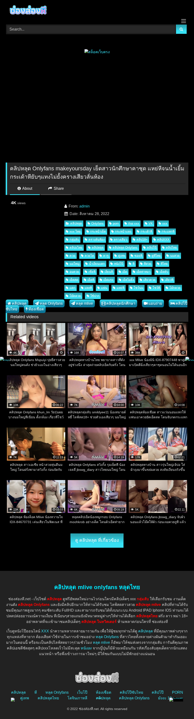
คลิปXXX (163, 239)
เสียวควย (149, 280)
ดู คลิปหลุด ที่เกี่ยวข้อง (97, 540)
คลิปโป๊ (151, 247)
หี (133, 263)
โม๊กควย (175, 288)
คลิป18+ (142, 239)
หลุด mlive (84, 303)
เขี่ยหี (91, 271)
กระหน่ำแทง (123, 231)
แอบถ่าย (155, 303)
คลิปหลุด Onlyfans (125, 247)
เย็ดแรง (108, 280)
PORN (177, 692)
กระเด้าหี (146, 231)
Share (58, 188)
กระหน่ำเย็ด (98, 231)
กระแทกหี (168, 231)
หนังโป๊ (118, 263)
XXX (45, 631)
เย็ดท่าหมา (143, 271)
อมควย (74, 271)
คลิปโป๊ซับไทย (131, 692)
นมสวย (175, 255)
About (27, 188)
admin (84, 206)
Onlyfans (97, 223)
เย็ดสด (74, 280)
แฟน (104, 288)
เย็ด (124, 271)
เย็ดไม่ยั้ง (128, 280)
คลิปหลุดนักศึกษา (120, 303)
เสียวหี (169, 280)
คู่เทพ (121, 255)
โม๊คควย (75, 296)
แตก (72, 288)
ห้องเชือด (36, 309)
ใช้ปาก (94, 296)
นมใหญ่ (74, 263)
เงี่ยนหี (109, 271)
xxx (164, 223)
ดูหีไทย (156, 255)
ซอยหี (138, 255)
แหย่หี (120, 288)
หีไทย (164, 263)
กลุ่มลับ (74, 239)
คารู (106, 255)
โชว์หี (156, 288)
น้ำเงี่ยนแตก (97, 263)
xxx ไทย (75, 231)
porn (116, 223)
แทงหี (88, 288)
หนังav (86, 648)
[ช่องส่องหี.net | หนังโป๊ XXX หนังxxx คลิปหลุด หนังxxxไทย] (97, 11)
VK (151, 223)
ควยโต (89, 255)
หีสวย (147, 263)
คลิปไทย (171, 247)
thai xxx (133, 223)
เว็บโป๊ (82, 692)
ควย (72, 255)
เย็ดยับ (164, 271)
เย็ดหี (91, 280)
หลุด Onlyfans (51, 303)
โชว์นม (138, 288)
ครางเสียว (120, 239)
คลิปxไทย (76, 247)
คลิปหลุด (76, 223)
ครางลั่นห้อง (96, 239)
